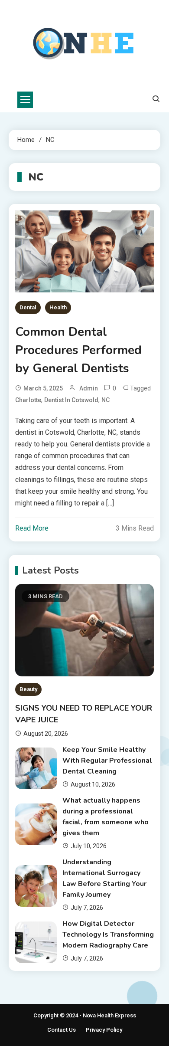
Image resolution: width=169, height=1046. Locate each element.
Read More (32, 528)
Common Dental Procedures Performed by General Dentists (78, 350)
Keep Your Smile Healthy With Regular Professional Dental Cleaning (107, 760)
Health (58, 307)
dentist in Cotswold (71, 400)
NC (105, 400)
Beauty (28, 689)
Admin (88, 388)
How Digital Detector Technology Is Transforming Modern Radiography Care (108, 934)
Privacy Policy (104, 1029)
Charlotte (28, 400)
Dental (28, 307)
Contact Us (61, 1029)
